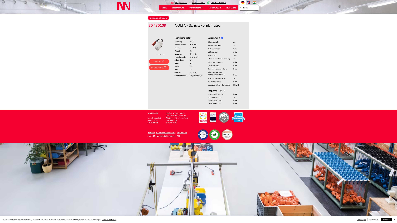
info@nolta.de (171, 120)
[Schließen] (394, 219)
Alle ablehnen (373, 220)
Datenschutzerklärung (109, 220)
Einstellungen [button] (361, 220)
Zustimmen (386, 220)
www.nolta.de (171, 123)
